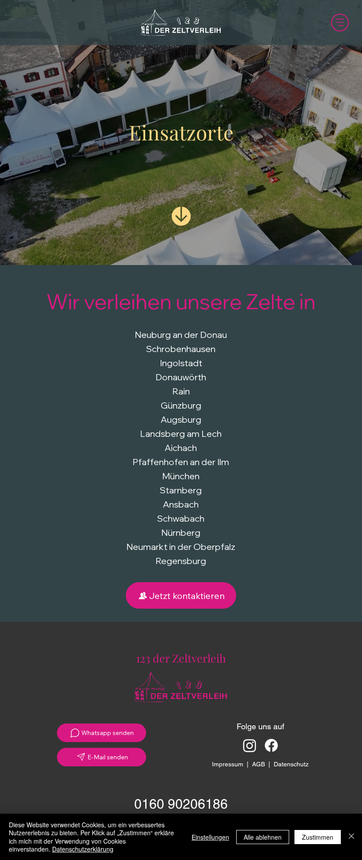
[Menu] (340, 22)
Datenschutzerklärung (82, 849)
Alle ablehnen (263, 837)
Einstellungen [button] (210, 837)
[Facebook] (271, 745)
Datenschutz (291, 764)
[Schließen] (351, 837)
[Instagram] (249, 745)
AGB (258, 764)
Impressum (227, 764)
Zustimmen (317, 837)
